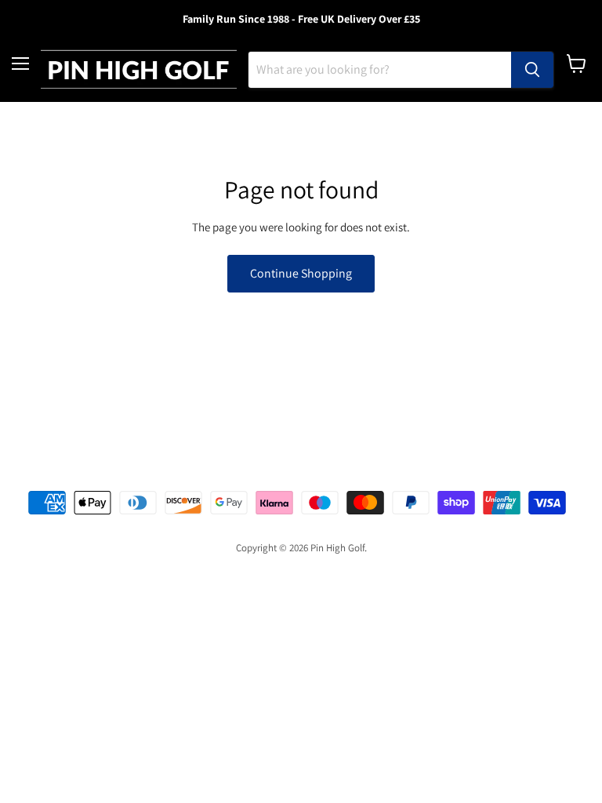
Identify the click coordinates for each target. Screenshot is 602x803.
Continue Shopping (301, 273)
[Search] (532, 70)
